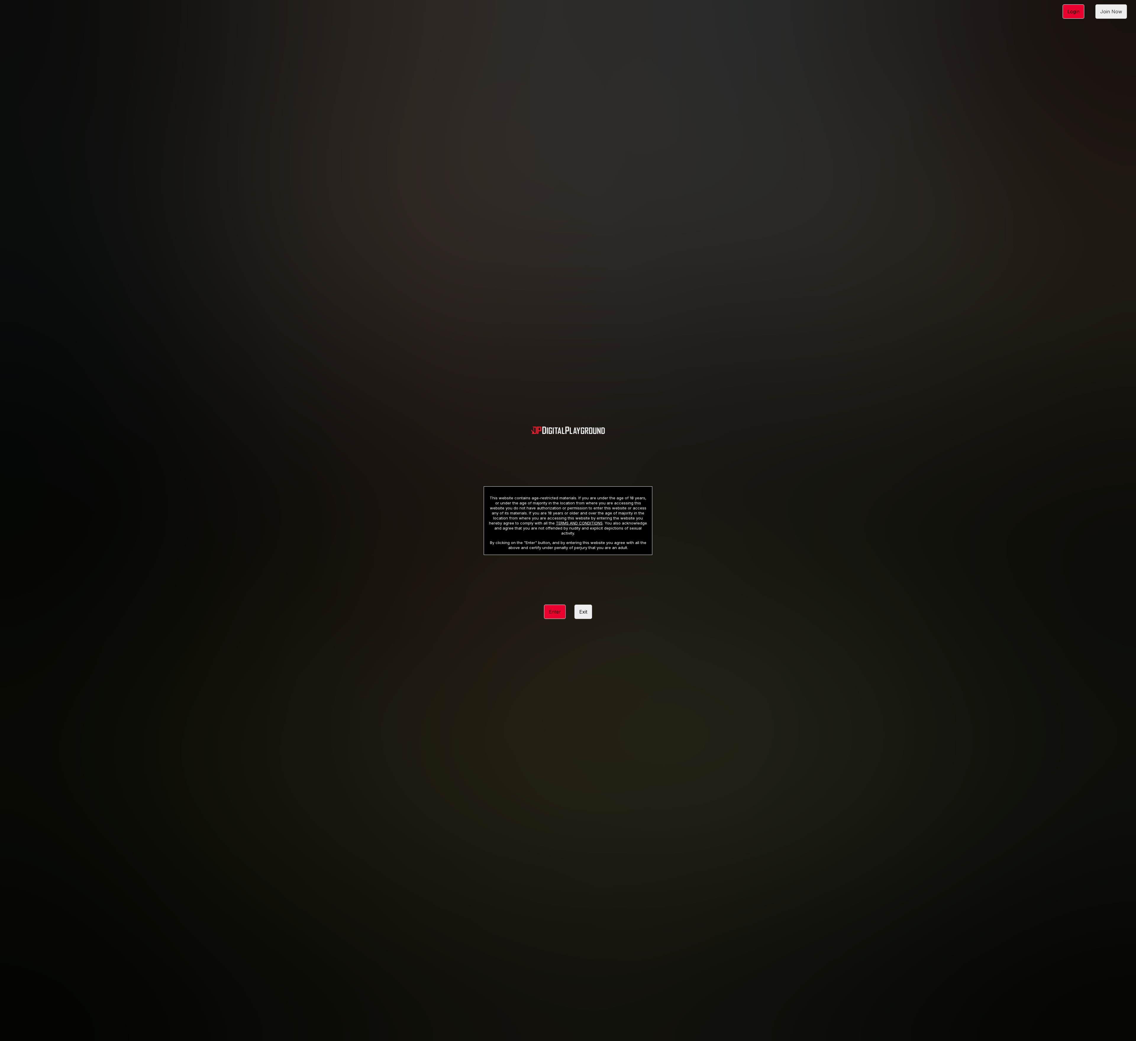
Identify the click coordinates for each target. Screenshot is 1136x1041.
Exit (583, 612)
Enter (555, 612)
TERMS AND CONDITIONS (579, 523)
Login (1073, 11)
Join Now (1111, 11)
